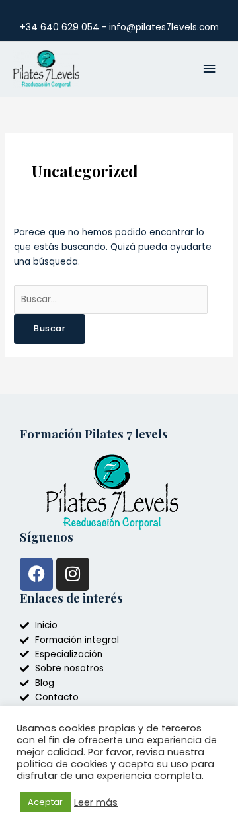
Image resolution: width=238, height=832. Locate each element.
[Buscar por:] (111, 299)
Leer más (96, 802)
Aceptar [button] (45, 802)
